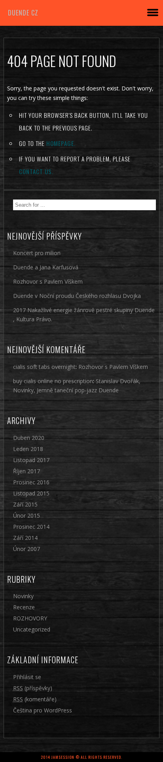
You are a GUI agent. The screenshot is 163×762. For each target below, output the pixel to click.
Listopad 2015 (31, 493)
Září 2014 (25, 537)
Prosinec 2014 (31, 526)
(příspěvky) (32, 688)
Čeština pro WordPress (42, 710)
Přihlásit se (27, 677)
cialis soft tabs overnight (44, 366)
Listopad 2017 (31, 460)
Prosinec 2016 (31, 482)
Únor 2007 (26, 549)
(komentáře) (35, 699)
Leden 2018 (28, 449)
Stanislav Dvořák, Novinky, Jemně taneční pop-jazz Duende (76, 385)
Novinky (23, 596)
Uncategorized (31, 629)
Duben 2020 (28, 437)
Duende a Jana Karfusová (45, 267)
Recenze (24, 607)
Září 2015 (25, 504)
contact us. (36, 171)
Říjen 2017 (26, 471)
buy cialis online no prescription (53, 381)
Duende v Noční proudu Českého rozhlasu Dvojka (77, 295)
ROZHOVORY (30, 618)
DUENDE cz (23, 12)
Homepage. (61, 143)
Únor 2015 (26, 515)
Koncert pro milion (37, 253)
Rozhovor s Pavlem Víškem (48, 281)
